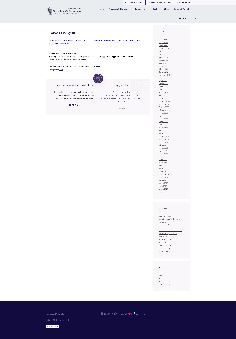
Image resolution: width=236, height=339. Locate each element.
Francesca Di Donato (118, 9)
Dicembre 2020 (164, 171)
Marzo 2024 (163, 66)
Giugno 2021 (163, 154)
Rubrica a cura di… (165, 245)
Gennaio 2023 (164, 98)
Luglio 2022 (163, 116)
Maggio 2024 (163, 60)
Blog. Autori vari (164, 222)
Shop (166, 9)
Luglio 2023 (163, 81)
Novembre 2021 (165, 139)
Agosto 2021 (163, 148)
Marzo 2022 (163, 127)
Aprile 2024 (163, 63)
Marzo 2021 (163, 162)
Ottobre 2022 (164, 107)
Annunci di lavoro (165, 216)
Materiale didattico (165, 239)
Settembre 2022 (164, 110)
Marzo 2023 (163, 92)
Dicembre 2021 (164, 136)
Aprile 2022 (163, 124)
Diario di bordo (164, 225)
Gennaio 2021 (164, 168)
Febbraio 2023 (164, 95)
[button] (195, 18)
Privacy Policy (53, 326)
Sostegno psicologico (121, 92)
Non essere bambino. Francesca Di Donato (121, 95)
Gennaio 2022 (164, 133)
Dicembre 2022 (164, 101)
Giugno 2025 (163, 43)
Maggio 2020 (163, 192)
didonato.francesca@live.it (161, 2)
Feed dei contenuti (165, 278)
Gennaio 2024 (164, 72)
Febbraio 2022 (164, 130)
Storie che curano (165, 248)
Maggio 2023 (163, 87)
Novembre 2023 (165, 75)
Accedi (161, 275)
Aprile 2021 (163, 160)
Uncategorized (164, 251)
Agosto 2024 (163, 51)
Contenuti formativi (182, 9)
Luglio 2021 (163, 151)
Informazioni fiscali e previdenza (170, 231)
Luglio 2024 (163, 54)
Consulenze (139, 9)
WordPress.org (164, 284)
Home (101, 9)
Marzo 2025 (163, 46)
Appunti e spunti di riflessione (169, 219)
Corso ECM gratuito (64, 32)
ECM (61, 69)
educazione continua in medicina (87, 66)
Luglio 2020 (163, 186)
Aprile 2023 (163, 89)
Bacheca (182, 18)
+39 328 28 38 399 (135, 2)
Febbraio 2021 (164, 165)
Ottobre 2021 (164, 142)
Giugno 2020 (163, 189)
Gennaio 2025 (164, 48)
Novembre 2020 (165, 174)
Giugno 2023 (163, 84)
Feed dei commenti (165, 281)
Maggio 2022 (163, 122)
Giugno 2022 (163, 119)
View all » (121, 108)
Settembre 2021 (164, 145)
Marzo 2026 (163, 40)
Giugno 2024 (163, 57)
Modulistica (163, 242)
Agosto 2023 (163, 78)
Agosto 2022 (163, 113)
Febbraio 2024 (164, 69)
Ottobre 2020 (164, 177)
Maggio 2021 (163, 157)
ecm (71, 66)
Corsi (154, 9)
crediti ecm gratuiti (61, 66)
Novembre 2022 (165, 104)
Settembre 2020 (164, 180)
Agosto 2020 (163, 183)
